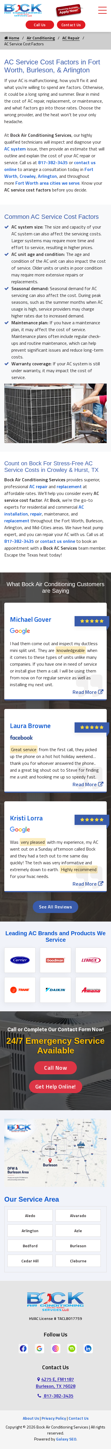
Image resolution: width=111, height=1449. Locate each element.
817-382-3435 (53, 162)
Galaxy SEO (66, 1439)
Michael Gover (30, 619)
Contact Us (71, 25)
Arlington (47, 176)
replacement (69, 486)
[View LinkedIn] (88, 1348)
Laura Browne (30, 725)
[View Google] (39, 1348)
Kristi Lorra (26, 818)
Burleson (78, 1246)
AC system (15, 148)
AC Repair (71, 38)
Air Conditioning (41, 38)
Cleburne (78, 1261)
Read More (85, 692)
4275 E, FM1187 (55, 1382)
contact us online (57, 541)
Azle (78, 1231)
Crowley (28, 176)
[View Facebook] (23, 1348)
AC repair (39, 486)
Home (13, 38)
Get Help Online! (55, 1086)
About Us (31, 1418)
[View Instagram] (55, 1348)
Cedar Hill (30, 1261)
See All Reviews (55, 906)
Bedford (30, 1246)
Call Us (40, 25)
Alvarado (78, 1215)
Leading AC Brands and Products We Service (55, 936)
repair (36, 513)
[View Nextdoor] (71, 1348)
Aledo (30, 1215)
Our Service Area (31, 1199)
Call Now (55, 1067)
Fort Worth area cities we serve (47, 183)
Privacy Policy (54, 1418)
